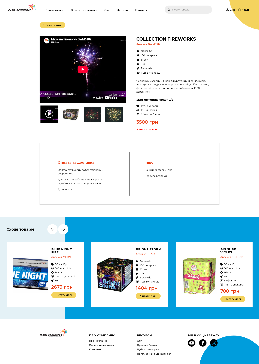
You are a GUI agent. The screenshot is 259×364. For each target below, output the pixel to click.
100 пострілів (149, 55)
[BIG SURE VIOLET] (199, 276)
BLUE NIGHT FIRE (61, 251)
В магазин (53, 25)
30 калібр (146, 51)
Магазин (122, 10)
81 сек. (145, 59)
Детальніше (65, 189)
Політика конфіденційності (154, 353)
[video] (50, 114)
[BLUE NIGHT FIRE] (30, 274)
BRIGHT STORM (148, 249)
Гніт (143, 64)
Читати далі (64, 295)
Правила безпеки (155, 176)
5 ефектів (146, 68)
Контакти (141, 10)
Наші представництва (158, 170)
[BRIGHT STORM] (115, 274)
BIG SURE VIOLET (228, 251)
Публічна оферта (148, 349)
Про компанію (54, 10)
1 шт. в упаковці (150, 72)
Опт (106, 10)
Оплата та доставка (84, 10)
